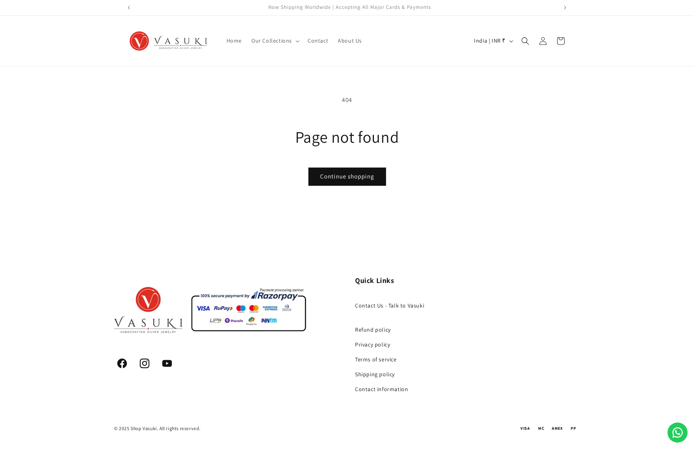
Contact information (381, 389)
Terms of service (376, 359)
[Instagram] (145, 363)
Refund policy (373, 329)
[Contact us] (677, 432)
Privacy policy (372, 344)
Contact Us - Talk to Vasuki (389, 305)
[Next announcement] (565, 7)
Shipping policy (375, 374)
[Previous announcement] (129, 7)
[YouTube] (167, 363)
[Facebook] (122, 363)
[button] (275, 40)
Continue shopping (347, 176)
